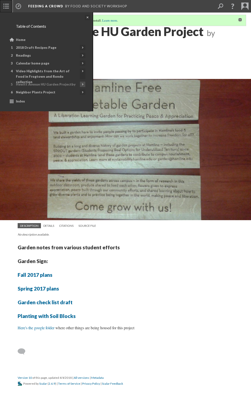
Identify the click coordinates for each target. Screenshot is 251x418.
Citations (66, 226)
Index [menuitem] (20, 101)
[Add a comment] (24, 351)
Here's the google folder (36, 327)
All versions (81, 378)
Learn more (109, 20)
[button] (232, 6)
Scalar (43, 383)
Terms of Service (69, 383)
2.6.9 (52, 383)
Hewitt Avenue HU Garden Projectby (45, 84)
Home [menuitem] (20, 40)
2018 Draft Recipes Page (36, 48)
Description (29, 226)
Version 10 (25, 378)
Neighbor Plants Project (35, 92)
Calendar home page (32, 63)
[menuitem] (6, 6)
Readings (23, 55)
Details (48, 226)
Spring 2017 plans (38, 288)
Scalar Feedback (112, 383)
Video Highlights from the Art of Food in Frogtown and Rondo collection (43, 76)
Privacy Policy (91, 383)
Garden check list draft (45, 302)
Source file (87, 226)
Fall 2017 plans (35, 275)
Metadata (97, 378)
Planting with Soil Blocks (47, 316)
